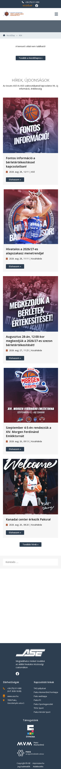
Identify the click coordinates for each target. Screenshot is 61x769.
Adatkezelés (38, 766)
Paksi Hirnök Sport (42, 712)
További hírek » (30, 544)
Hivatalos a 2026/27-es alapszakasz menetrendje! (25, 251)
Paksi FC (37, 700)
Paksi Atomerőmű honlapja (46, 692)
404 (20, 35)
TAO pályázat (40, 688)
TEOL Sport (39, 708)
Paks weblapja (40, 696)
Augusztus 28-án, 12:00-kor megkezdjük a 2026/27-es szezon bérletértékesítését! (29, 341)
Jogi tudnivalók (24, 766)
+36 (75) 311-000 (32, 2)
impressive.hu (38, 763)
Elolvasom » (15, 179)
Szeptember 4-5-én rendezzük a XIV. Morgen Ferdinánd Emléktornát (28, 432)
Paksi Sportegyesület (43, 704)
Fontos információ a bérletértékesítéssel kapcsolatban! (20, 162)
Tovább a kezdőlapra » (30, 58)
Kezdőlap (27, 5)
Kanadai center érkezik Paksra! (28, 519)
